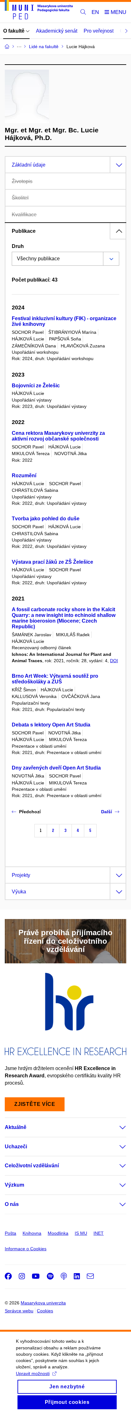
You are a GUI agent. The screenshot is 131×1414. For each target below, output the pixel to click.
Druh (18, 246)
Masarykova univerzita (43, 1302)
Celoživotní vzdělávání (32, 1165)
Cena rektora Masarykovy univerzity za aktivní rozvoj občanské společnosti (58, 435)
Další (106, 811)
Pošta (10, 1233)
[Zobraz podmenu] (116, 1127)
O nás (12, 1204)
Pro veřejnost (99, 31)
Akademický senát (56, 31)
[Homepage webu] (39, 10)
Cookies (45, 1310)
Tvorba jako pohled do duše (45, 518)
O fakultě (14, 31)
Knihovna (32, 1233)
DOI (114, 660)
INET (98, 1233)
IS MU (81, 1233)
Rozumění (24, 475)
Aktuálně (15, 1127)
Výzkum (14, 1185)
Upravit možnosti (33, 1373)
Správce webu (19, 1310)
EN (95, 12)
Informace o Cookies (25, 1248)
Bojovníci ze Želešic (36, 385)
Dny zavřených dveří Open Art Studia (56, 767)
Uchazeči (16, 1146)
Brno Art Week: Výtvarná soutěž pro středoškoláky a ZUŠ (55, 678)
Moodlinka (58, 1233)
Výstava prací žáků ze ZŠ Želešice (52, 562)
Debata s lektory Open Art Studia (51, 724)
